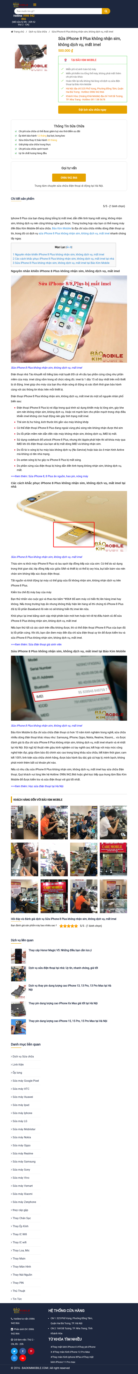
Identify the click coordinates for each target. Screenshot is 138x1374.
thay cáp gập (20, 1210)
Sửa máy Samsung (24, 1161)
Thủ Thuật (18, 1291)
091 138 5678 (98, 99)
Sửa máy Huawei (22, 1097)
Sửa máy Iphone (22, 1113)
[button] (33, 5)
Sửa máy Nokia (21, 1137)
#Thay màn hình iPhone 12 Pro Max (71, 1352)
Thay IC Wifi (19, 1234)
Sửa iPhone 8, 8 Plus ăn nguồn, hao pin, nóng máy (58, 476)
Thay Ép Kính (20, 1226)
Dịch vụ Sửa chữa (23, 1056)
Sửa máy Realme (22, 1153)
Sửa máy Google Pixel (25, 1080)
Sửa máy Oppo (21, 1145)
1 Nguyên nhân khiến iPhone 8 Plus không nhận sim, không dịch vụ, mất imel (58, 254)
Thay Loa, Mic (20, 1250)
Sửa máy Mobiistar (23, 1129)
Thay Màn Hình (21, 1266)
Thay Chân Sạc (21, 1218)
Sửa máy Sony (21, 1169)
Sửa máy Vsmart (22, 1185)
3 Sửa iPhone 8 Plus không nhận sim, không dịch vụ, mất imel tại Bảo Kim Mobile (61, 263)
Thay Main (18, 1258)
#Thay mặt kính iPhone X (64, 1347)
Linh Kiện (18, 1064)
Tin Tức (17, 1299)
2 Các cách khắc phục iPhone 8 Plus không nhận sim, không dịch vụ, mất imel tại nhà (63, 258)
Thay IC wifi (19, 1242)
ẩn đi (69, 247)
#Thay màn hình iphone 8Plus (66, 1357)
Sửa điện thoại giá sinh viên (45, 644)
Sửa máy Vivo (20, 1177)
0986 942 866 (97, 92)
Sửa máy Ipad (20, 1105)
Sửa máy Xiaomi (22, 1194)
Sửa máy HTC (20, 1088)
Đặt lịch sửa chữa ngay (92, 109)
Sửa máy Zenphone (24, 1202)
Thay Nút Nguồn (22, 1274)
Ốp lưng (17, 1072)
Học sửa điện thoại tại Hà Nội (45, 786)
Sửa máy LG (19, 1121)
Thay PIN (18, 1282)
